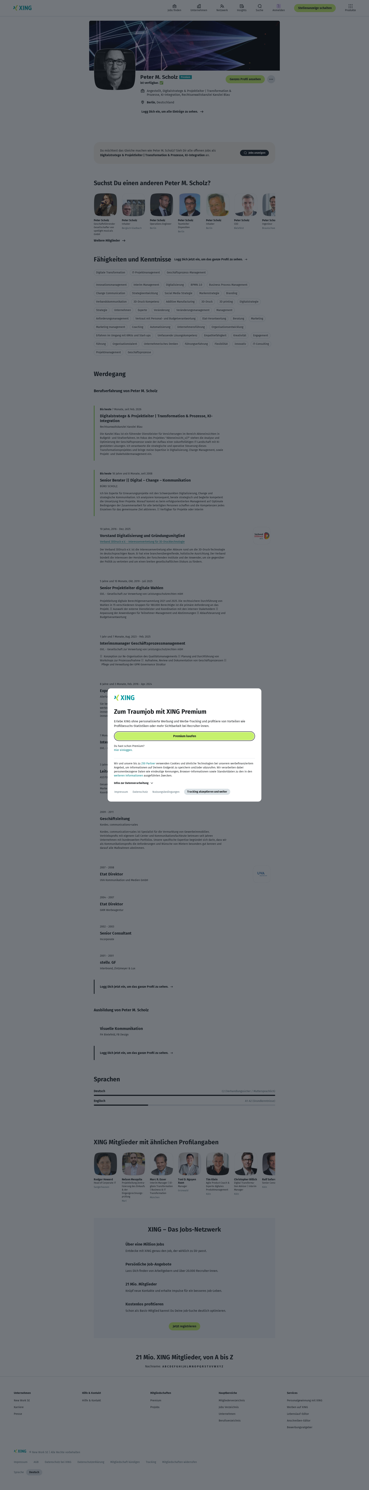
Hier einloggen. (123, 750)
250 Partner (148, 763)
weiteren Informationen (128, 775)
